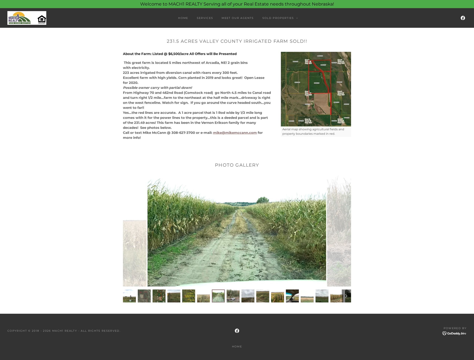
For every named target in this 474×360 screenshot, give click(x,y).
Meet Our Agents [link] (238, 18)
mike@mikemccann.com (235, 133)
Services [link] (205, 18)
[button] (279, 18)
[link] (26, 18)
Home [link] (183, 18)
